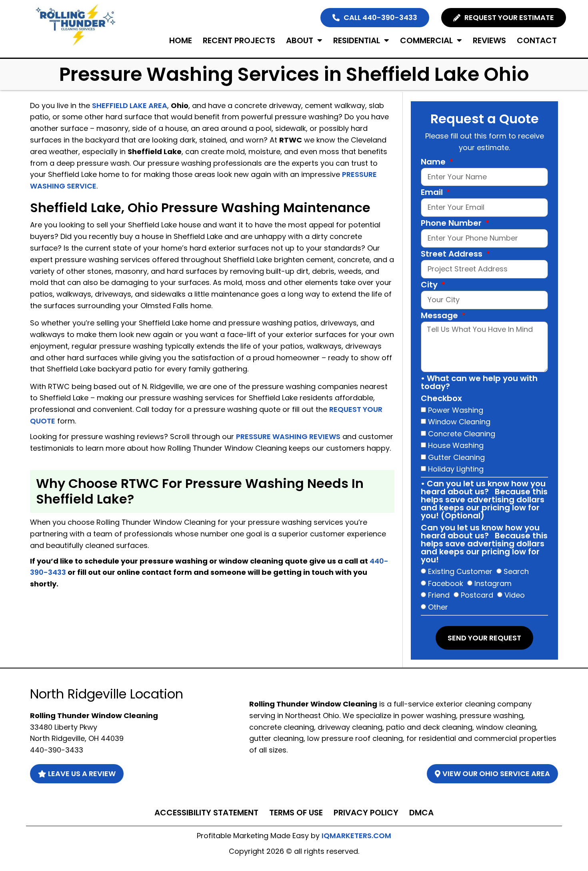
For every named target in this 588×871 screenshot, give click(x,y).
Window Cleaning (459, 422)
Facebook (445, 583)
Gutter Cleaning (456, 457)
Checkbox (441, 399)
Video (514, 595)
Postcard (477, 595)
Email (433, 193)
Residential (356, 40)
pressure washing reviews (288, 436)
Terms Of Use (296, 812)
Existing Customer (460, 571)
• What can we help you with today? (479, 383)
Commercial (426, 40)
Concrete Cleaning (461, 433)
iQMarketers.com (356, 836)
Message (440, 316)
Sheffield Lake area (129, 105)
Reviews (489, 40)
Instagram (493, 583)
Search (516, 571)
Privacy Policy (366, 812)
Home (180, 40)
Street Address (452, 254)
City (430, 285)
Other (438, 607)
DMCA (421, 812)
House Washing (456, 445)
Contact (537, 40)
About (299, 40)
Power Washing (455, 410)
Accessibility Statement (206, 812)
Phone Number (452, 224)
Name (434, 162)
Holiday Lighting (456, 469)
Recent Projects (239, 40)
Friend (439, 595)
